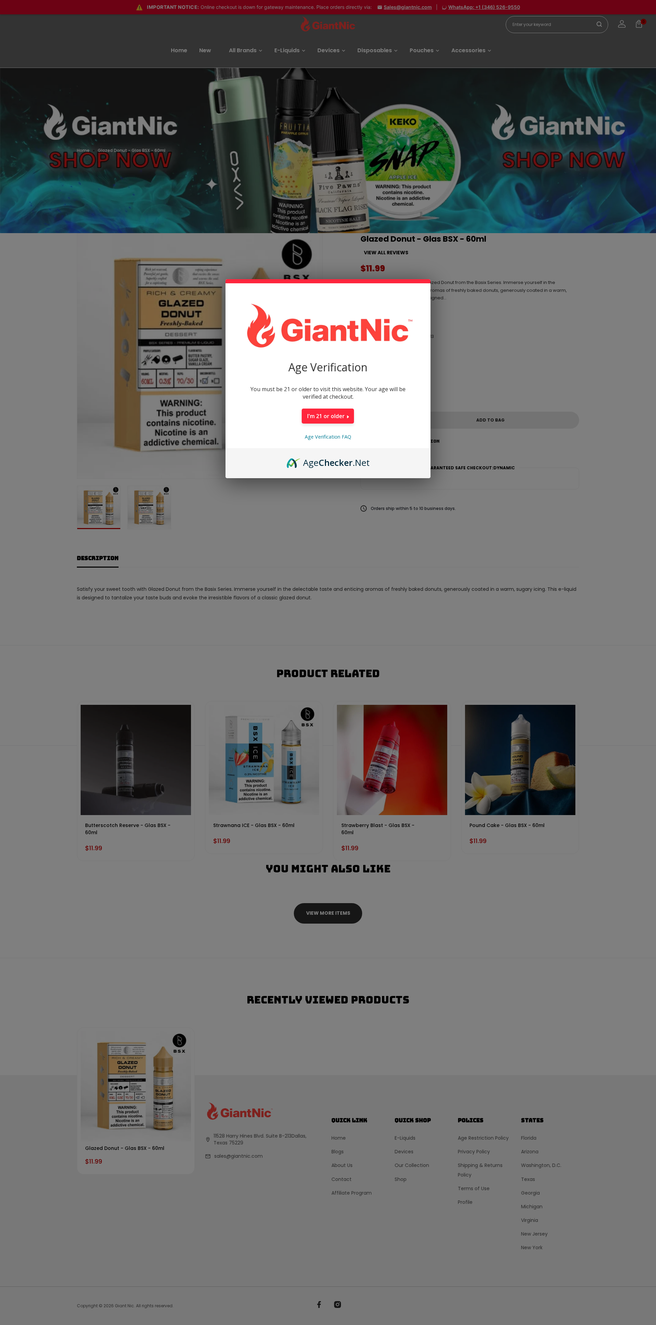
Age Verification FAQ (328, 436)
